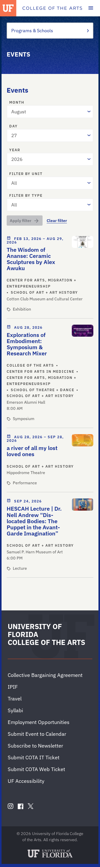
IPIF (13, 686)
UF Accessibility (26, 780)
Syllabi (15, 710)
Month (16, 103)
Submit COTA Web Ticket (36, 769)
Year (14, 150)
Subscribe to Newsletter (35, 745)
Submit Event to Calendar (37, 733)
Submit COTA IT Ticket (33, 757)
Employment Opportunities (38, 722)
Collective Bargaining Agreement (45, 675)
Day (13, 126)
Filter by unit (26, 174)
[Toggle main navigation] (91, 8)
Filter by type (26, 196)
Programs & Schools (32, 31)
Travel (15, 698)
